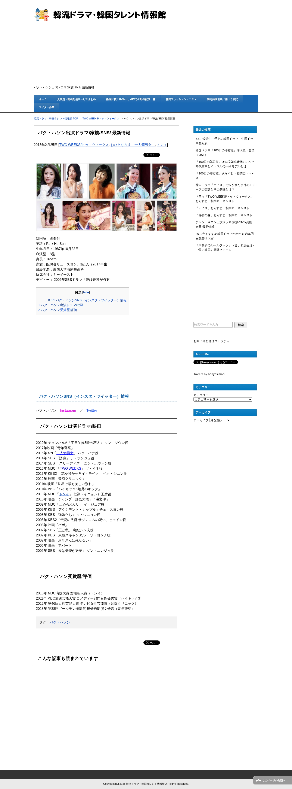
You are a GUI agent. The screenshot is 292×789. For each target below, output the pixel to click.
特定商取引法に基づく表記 (222, 99)
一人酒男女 (65, 453)
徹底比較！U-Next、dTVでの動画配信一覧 (130, 99)
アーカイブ (200, 420)
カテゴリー (200, 395)
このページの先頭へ (273, 780)
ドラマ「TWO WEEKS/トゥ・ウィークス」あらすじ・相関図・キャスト (225, 199)
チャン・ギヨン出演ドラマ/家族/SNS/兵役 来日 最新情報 (224, 224)
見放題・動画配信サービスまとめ (76, 99)
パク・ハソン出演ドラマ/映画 (60, 305)
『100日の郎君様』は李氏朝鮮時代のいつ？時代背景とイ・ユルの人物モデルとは (225, 164)
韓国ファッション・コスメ (181, 99)
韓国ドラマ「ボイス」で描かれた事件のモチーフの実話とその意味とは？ (225, 187)
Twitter (91, 410)
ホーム (43, 99)
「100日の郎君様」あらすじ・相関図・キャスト (225, 176)
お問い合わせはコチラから (211, 341)
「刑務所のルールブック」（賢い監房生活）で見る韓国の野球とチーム (225, 248)
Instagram (68, 410)
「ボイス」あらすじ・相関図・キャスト (222, 208)
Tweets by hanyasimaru (209, 374)
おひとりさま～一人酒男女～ (133, 145)
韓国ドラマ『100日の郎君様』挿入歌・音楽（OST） (225, 152)
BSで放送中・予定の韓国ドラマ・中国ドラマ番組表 (224, 141)
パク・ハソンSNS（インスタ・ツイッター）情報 (87, 300)
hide (86, 292)
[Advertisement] (146, 54)
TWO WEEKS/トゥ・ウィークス (84, 145)
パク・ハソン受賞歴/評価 (57, 310)
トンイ (162, 145)
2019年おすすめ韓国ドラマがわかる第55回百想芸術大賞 (225, 236)
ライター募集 (46, 107)
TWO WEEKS (70, 468)
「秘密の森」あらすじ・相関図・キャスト (224, 215)
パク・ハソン (60, 622)
